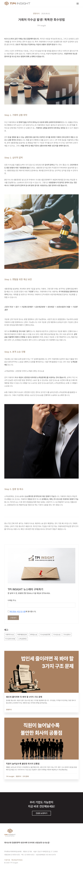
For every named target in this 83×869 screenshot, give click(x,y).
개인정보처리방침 (16, 860)
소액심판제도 (22, 639)
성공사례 (24, 842)
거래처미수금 (9, 634)
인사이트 (31, 842)
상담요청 (38, 842)
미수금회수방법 (10, 639)
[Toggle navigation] (78, 3)
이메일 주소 (12, 600)
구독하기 (13, 617)
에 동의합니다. (23, 611)
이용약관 (7, 860)
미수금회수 (67, 634)
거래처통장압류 (22, 634)
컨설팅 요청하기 (41, 813)
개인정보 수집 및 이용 (18, 611)
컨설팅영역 (16, 842)
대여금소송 (33, 634)
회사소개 (7, 842)
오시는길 (46, 842)
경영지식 (36, 13)
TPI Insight (41, 25)
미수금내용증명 (45, 634)
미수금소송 (56, 634)
